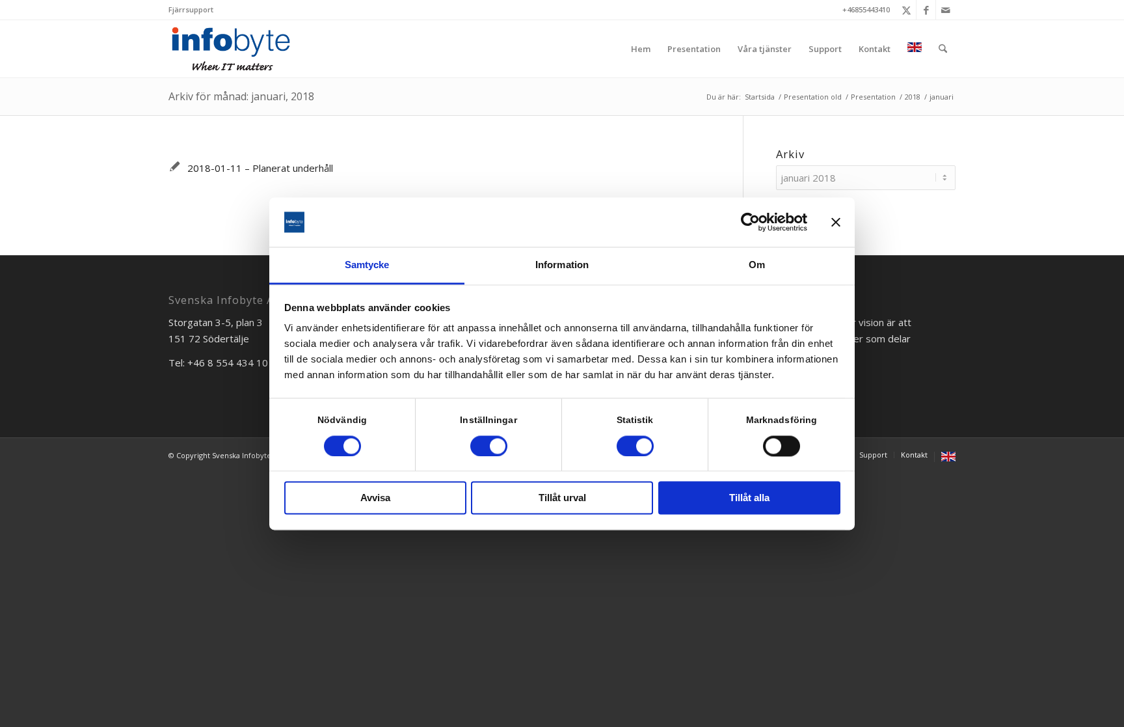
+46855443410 (866, 9)
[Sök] (943, 48)
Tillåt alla (749, 498)
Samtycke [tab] (367, 265)
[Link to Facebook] (926, 10)
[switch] (488, 445)
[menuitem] (190, 10)
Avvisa (375, 498)
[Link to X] (906, 10)
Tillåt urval (562, 498)
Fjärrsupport (190, 9)
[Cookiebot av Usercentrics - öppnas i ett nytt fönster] (750, 222)
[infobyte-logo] (230, 48)
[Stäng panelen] (835, 221)
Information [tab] (562, 265)
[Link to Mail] (946, 10)
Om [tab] (757, 265)
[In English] (914, 48)
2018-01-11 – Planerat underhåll (260, 167)
